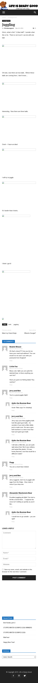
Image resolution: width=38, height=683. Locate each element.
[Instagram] (19, 676)
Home (4, 17)
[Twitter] (25, 676)
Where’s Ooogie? (30, 333)
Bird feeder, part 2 (9, 623)
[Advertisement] (19, 598)
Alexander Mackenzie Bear (21, 493)
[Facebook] (13, 676)
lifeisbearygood (9, 28)
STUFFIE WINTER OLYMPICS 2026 (14, 632)
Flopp (12, 462)
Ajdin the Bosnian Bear (21, 403)
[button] (35, 12)
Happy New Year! (9, 642)
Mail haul (6, 637)
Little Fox (14, 366)
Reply (11, 360)
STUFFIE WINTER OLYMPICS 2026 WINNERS (17, 627)
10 (35, 28)
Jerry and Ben (15, 391)
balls (10, 324)
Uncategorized (12, 17)
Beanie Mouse (15, 347)
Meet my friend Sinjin (9, 333)
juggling (16, 324)
